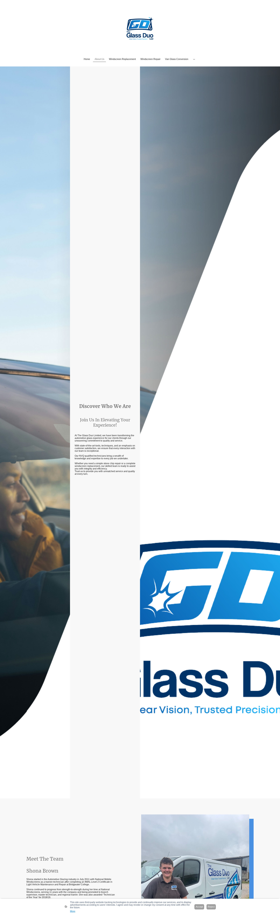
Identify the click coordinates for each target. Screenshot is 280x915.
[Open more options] (194, 59)
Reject (211, 907)
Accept (199, 907)
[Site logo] (140, 28)
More (72, 911)
